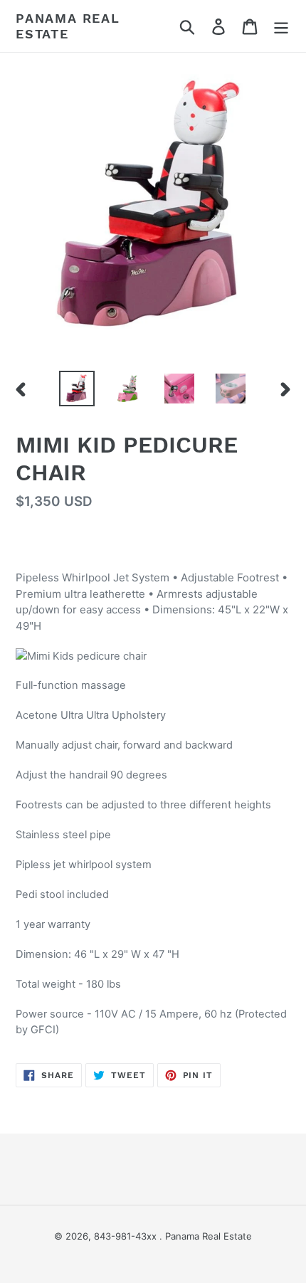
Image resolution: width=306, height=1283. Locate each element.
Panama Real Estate (68, 26)
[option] (76, 388)
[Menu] (281, 26)
